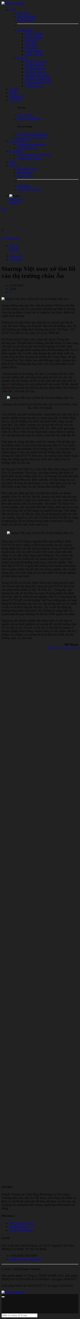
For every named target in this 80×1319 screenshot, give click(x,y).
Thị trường (16, 259)
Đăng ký (14, 203)
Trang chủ (15, 255)
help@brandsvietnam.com (25, 1259)
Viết (4, 209)
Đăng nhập (16, 199)
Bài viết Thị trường (11, 238)
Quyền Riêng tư (19, 1226)
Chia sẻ (13, 245)
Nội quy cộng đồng (21, 1230)
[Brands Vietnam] (13, 3)
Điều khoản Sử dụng (22, 1223)
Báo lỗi (13, 249)
